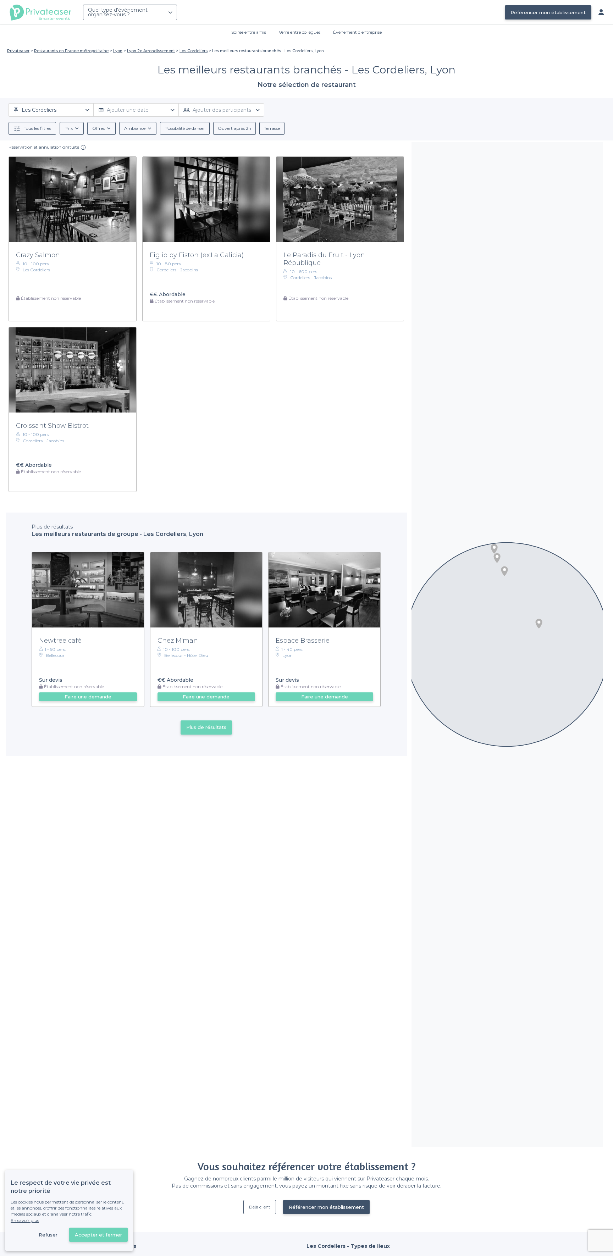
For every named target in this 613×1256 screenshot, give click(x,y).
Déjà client (259, 1207)
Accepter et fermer (98, 1235)
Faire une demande (88, 696)
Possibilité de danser (185, 128)
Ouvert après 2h (234, 128)
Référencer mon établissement (548, 12)
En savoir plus (25, 1220)
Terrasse (272, 128)
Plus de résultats (206, 727)
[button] (504, 571)
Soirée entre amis (248, 32)
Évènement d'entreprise (357, 32)
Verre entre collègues (299, 32)
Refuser (48, 1235)
